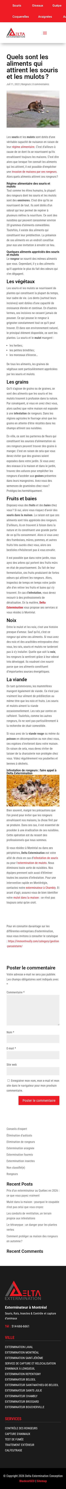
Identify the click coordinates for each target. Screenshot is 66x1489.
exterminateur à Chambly (41, 887)
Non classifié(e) (16, 1167)
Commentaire (16, 992)
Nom (10, 1032)
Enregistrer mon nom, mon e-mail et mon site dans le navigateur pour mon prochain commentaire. (33, 1085)
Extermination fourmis (20, 1154)
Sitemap (42, 1481)
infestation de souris (46, 858)
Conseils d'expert (17, 1129)
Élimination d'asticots (19, 1135)
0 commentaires (40, 84)
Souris (16, 5)
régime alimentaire (23, 147)
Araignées (45, 16)
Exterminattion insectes (21, 1161)
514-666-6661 (21, 1326)
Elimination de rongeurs (21, 1142)
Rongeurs (26, 84)
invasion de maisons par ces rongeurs (34, 171)
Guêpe (56, 5)
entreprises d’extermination (36, 931)
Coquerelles (20, 16)
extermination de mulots (32, 863)
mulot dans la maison (26, 897)
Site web (12, 1064)
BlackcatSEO (27, 1481)
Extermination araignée (20, 1148)
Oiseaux (37, 5)
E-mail (11, 1048)
